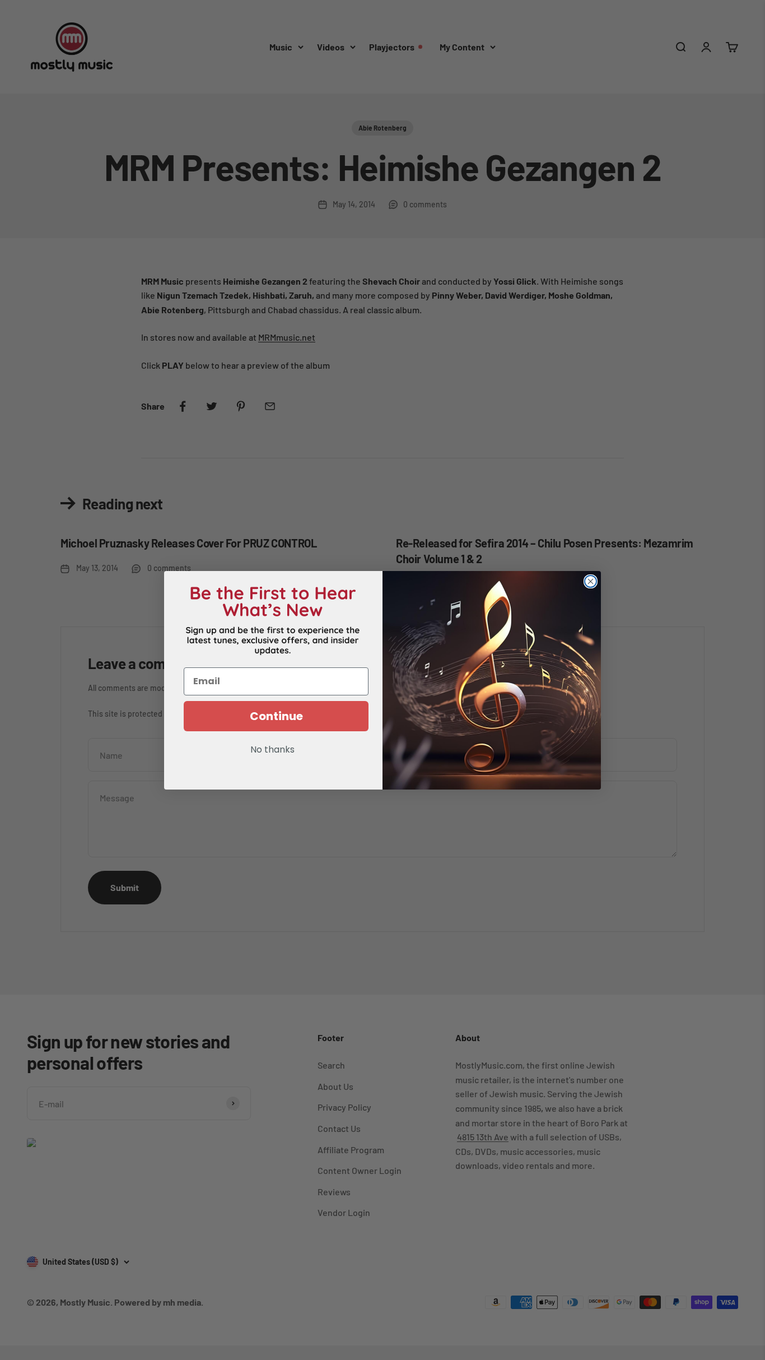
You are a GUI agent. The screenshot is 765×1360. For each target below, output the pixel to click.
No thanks (272, 750)
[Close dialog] (590, 581)
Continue (276, 716)
